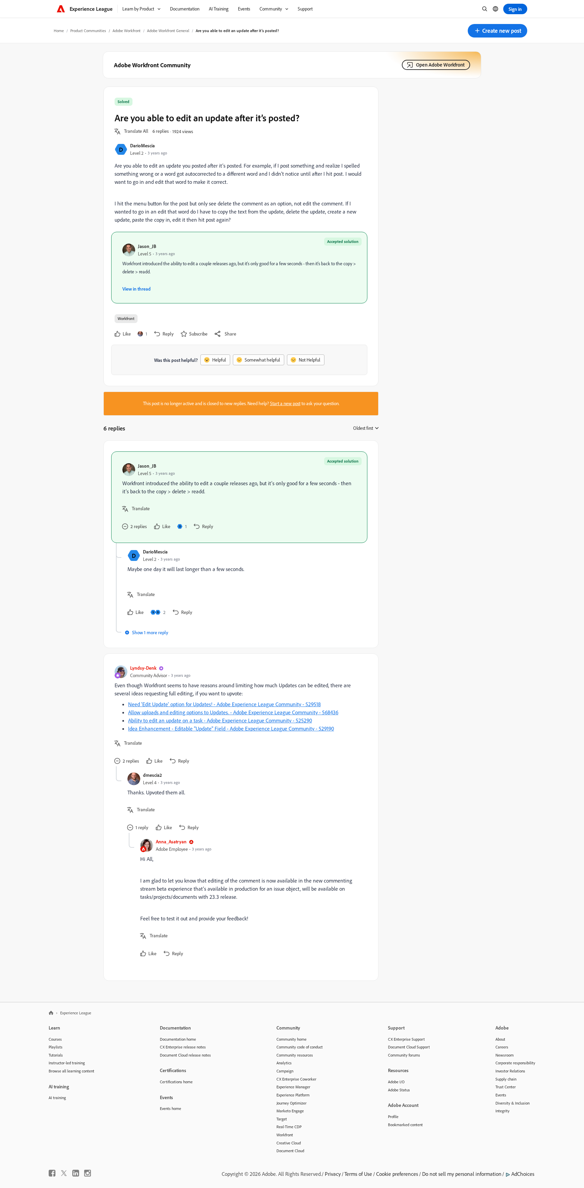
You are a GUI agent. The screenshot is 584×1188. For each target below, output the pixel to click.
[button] (497, 31)
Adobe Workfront (127, 30)
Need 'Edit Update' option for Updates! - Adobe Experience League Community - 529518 (224, 704)
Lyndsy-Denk (143, 668)
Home (59, 30)
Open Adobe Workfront (440, 64)
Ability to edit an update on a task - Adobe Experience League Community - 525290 (220, 720)
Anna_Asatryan (171, 841)
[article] (239, 497)
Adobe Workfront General (168, 30)
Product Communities (88, 30)
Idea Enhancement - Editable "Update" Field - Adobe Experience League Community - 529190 (231, 728)
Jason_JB (147, 246)
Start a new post (285, 403)
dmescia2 (152, 775)
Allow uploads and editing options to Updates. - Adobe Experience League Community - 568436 (233, 712)
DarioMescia (142, 145)
